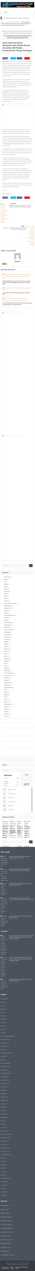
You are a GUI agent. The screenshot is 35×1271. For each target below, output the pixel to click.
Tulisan (5, 711)
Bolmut (6, 593)
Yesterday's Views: (6, 1217)
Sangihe (6, 694)
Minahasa (6, 649)
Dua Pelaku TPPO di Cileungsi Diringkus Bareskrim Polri (16, 293)
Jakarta (5, 620)
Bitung (5, 589)
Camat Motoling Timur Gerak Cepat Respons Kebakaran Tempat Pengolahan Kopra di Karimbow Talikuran (21, 937)
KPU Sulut (6, 639)
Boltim (5, 598)
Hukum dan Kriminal (27, 53)
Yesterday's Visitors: (6, 1220)
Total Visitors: (4, 1239)
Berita (5, 586)
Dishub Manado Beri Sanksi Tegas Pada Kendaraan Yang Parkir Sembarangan (20, 869)
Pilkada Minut (7, 682)
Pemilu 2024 (7, 670)
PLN (5, 690)
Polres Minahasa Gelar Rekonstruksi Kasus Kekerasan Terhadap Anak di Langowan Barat (17, 303)
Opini (5, 663)
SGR (5, 697)
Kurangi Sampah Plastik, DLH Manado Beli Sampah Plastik (20, 916)
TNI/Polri (6, 706)
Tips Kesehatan (7, 704)
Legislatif (6, 642)
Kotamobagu (7, 632)
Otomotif (6, 668)
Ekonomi (6, 610)
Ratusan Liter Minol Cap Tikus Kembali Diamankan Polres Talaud (14, 228)
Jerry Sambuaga (8, 622)
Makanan (6, 644)
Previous (13, 203)
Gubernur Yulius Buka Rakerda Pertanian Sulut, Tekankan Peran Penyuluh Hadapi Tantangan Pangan (20, 959)
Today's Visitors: (5, 1213)
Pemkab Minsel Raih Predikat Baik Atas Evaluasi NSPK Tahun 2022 (20, 857)
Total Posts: (4, 1247)
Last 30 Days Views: (6, 1228)
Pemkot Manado (8, 673)
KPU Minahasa (7, 634)
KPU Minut (6, 637)
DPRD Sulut (7, 608)
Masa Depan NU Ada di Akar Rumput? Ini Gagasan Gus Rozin (20, 980)
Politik (5, 692)
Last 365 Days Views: (7, 1232)
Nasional (6, 658)
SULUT (5, 699)
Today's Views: (5, 1209)
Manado (6, 646)
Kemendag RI (7, 625)
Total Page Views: (5, 1243)
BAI (5, 581)
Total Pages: (4, 1251)
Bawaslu (6, 584)
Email (31, 54)
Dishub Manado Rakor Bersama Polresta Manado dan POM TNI (20, 884)
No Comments (5, 54)
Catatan (6, 601)
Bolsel (5, 596)
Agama (5, 579)
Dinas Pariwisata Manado (10, 603)
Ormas (5, 666)
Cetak (26, 54)
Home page (5, 1267)
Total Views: (4, 1236)
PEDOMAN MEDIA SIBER (21, 1267)
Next (23, 226)
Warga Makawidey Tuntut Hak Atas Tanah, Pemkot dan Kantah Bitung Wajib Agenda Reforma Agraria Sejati (16, 282)
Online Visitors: (5, 1205)
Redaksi (9, 53)
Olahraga (6, 661)
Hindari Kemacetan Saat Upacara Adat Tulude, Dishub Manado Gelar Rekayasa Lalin (21, 898)
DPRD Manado (7, 605)
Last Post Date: (5, 1255)
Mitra (5, 656)
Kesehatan (6, 627)
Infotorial (6, 617)
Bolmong (6, 591)
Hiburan (6, 613)
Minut (5, 654)
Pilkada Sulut (7, 685)
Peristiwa (6, 680)
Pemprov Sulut (7, 675)
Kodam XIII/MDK (8, 630)
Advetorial (6, 577)
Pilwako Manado (8, 687)
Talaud (5, 702)
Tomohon (6, 709)
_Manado (6, 714)
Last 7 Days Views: (6, 1224)
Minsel (5, 651)
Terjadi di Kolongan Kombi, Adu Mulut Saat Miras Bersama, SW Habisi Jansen (20, 206)
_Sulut (5, 716)
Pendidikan (6, 678)
